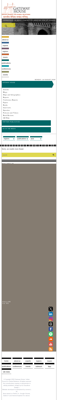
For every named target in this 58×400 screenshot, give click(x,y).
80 (19, 145)
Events (5, 75)
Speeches (6, 110)
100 (25, 145)
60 (13, 145)
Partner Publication (11, 122)
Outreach (39, 366)
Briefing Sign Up (41, 20)
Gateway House (9, 82)
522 (31, 145)
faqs (49, 366)
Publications (5, 63)
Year (32, 139)
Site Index (6, 372)
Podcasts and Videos (10, 113)
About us (5, 40)
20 (3, 145)
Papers (5, 102)
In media (18, 20)
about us (17, 361)
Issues (5, 57)
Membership (8, 20)
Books (5, 105)
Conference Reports (10, 100)
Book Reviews (8, 115)
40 (8, 145)
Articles (6, 90)
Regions (5, 51)
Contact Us (28, 20)
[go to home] (16, 17)
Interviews (7, 108)
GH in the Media (9, 128)
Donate (52, 20)
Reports (6, 97)
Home (6, 361)
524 (38, 145)
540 (47, 145)
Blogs (5, 92)
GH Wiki (6, 118)
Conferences (5, 69)
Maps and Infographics (11, 95)
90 (22, 145)
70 (16, 145)
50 (11, 145)
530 (43, 145)
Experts (5, 46)
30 (5, 145)
